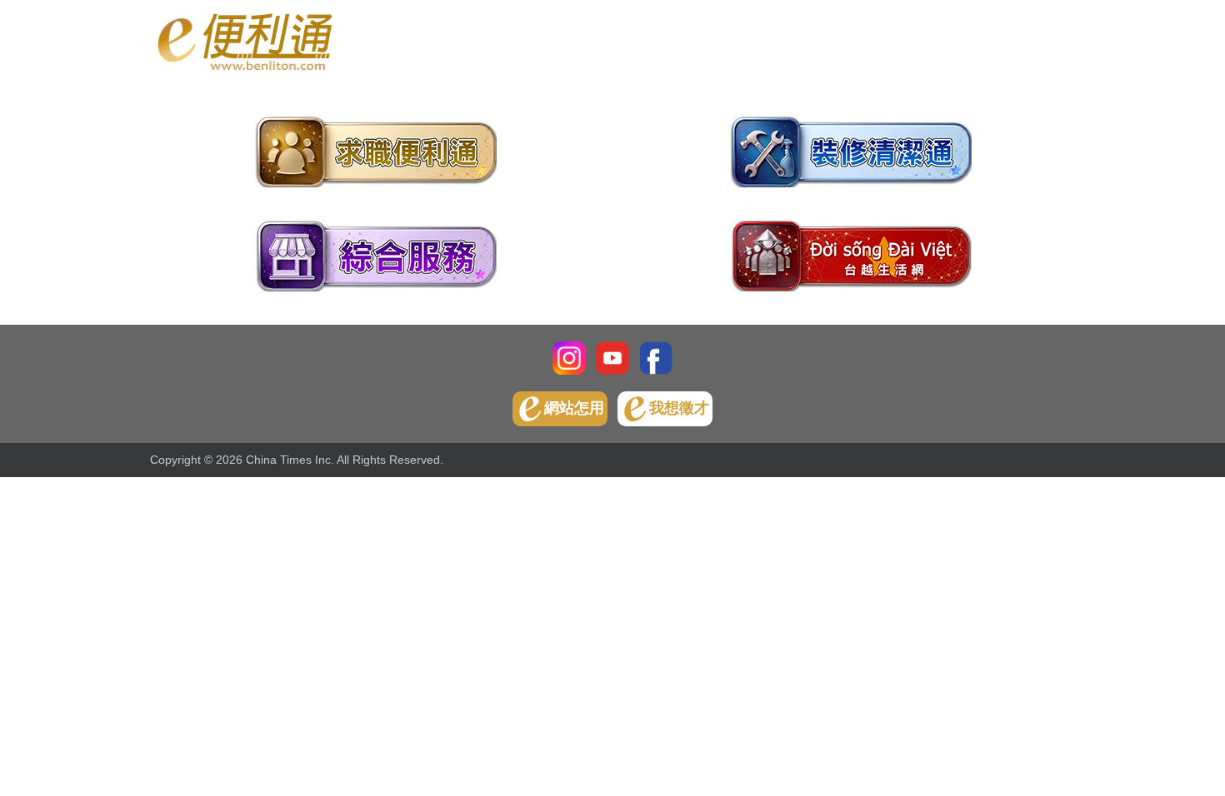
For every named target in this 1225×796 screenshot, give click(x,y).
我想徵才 (679, 408)
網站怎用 (574, 408)
